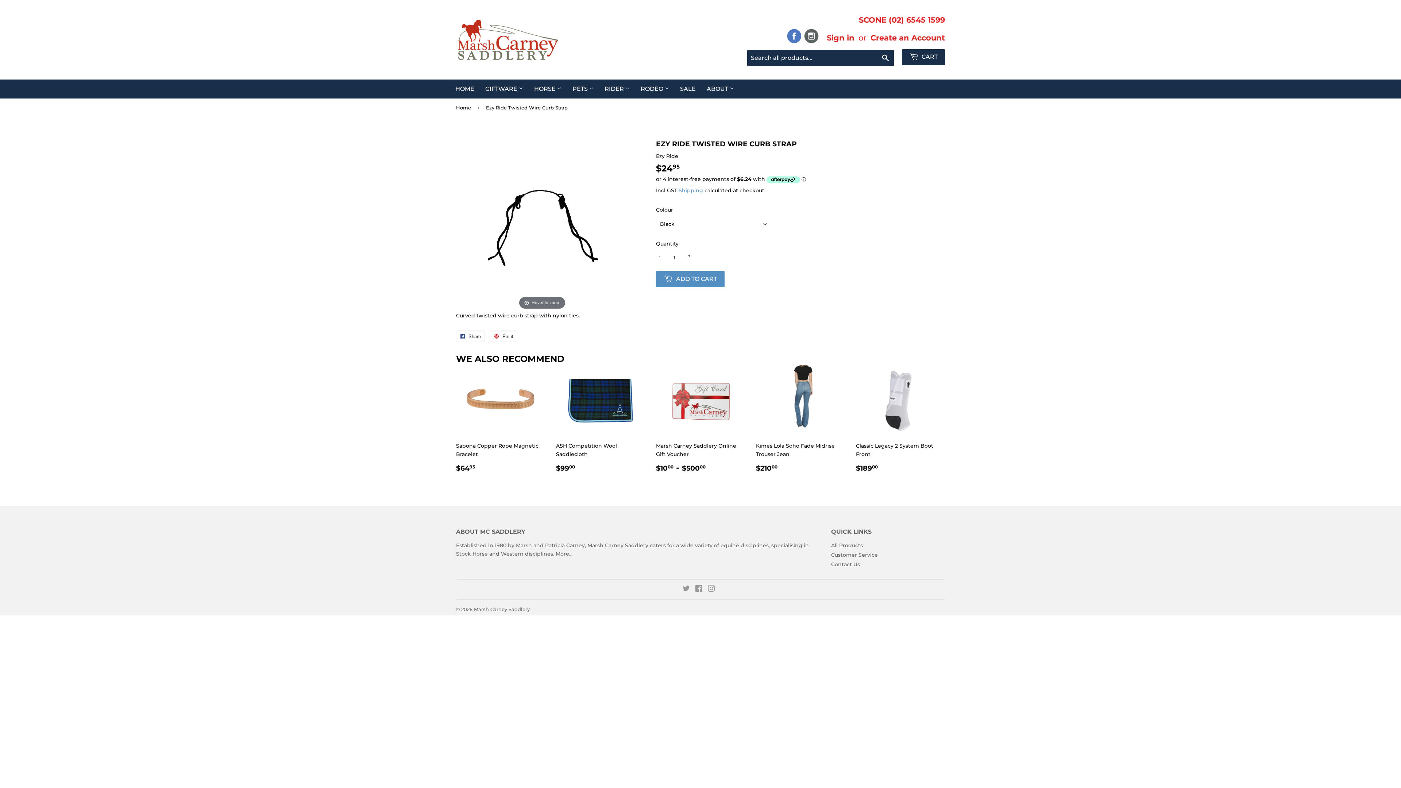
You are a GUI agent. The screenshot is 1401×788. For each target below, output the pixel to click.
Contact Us (845, 564)
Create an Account (908, 37)
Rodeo (653, 88)
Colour (664, 209)
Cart (929, 56)
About (718, 88)
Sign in (840, 37)
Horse (545, 88)
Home (464, 88)
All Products (847, 545)
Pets (580, 88)
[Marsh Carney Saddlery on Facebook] (699, 589)
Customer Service (854, 555)
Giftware (502, 88)
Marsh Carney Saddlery (502, 609)
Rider (615, 88)
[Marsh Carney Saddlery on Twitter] (686, 589)
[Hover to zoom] (542, 225)
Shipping (691, 190)
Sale (688, 88)
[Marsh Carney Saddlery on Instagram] (711, 589)
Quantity (667, 243)
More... (564, 554)
